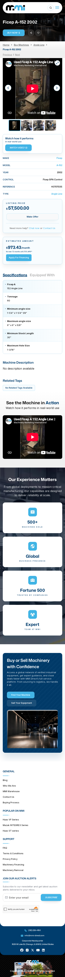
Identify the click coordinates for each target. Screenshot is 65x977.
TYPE (5, 193)
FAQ (5, 848)
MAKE (6, 158)
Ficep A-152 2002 (12, 49)
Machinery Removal (13, 870)
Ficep (59, 158)
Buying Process (11, 802)
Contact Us (49, 228)
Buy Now (12, 32)
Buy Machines (21, 44)
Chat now (34, 228)
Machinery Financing (13, 864)
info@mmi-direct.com (34, 935)
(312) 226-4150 (34, 930)
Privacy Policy (10, 859)
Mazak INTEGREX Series (15, 825)
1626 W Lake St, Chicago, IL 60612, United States (33, 944)
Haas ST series (11, 830)
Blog (5, 780)
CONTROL (8, 179)
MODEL (6, 165)
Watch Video (17, 147)
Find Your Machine (20, 695)
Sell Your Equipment (21, 703)
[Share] (31, 32)
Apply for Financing (19, 257)
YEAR (5, 172)
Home (6, 44)
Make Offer (32, 216)
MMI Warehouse (11, 791)
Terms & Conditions (13, 853)
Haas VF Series (11, 819)
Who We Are (9, 785)
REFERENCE (9, 186)
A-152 (59, 165)
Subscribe (51, 897)
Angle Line (38, 44)
